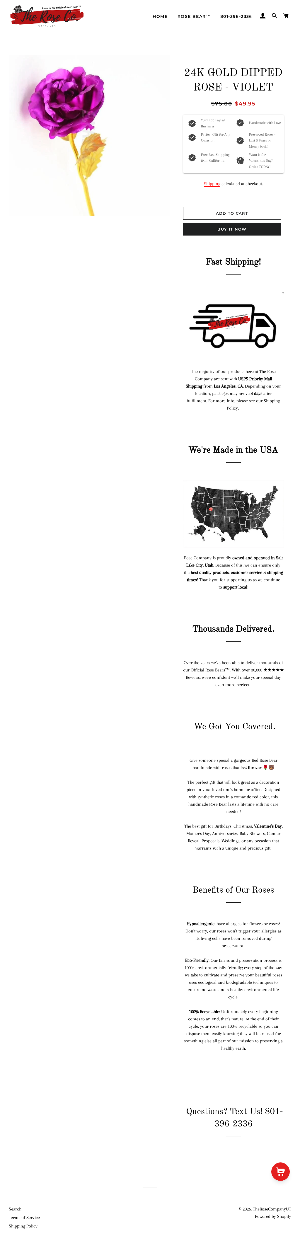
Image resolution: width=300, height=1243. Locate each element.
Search (15, 1209)
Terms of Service (24, 1217)
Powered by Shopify (273, 1216)
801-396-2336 (236, 16)
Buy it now (231, 229)
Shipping (212, 183)
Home (160, 16)
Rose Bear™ (194, 16)
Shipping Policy (23, 1226)
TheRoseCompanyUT (272, 1209)
